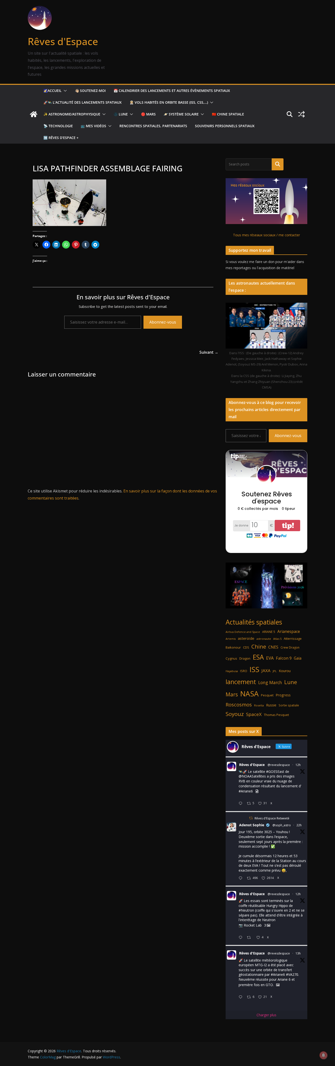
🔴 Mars (148, 114)
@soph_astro (281, 825)
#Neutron (246, 910)
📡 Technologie (58, 126)
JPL (275, 671)
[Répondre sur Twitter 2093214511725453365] (241, 937)
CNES (273, 647)
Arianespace (288, 631)
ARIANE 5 (268, 632)
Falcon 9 (284, 658)
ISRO (243, 671)
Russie (271, 705)
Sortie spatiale (289, 705)
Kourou (285, 670)
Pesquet (267, 695)
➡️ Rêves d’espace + (60, 137)
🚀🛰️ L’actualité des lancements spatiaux (82, 102)
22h (299, 825)
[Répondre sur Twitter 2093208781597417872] (241, 997)
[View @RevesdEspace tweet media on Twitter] (257, 791)
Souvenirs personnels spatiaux (225, 126)
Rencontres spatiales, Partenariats (153, 126)
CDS (246, 647)
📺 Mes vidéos (93, 126)
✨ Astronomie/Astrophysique (71, 114)
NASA (249, 694)
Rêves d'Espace (63, 41)
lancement (241, 681)
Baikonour (233, 647)
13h (298, 953)
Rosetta (259, 705)
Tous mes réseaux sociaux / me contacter (266, 235)
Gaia (297, 658)
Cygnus (231, 658)
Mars (232, 694)
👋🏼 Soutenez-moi (90, 90)
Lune (290, 682)
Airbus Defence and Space (243, 632)
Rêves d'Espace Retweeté (272, 818)
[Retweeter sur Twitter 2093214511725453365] (250, 937)
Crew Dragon (290, 647)
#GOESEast (275, 771)
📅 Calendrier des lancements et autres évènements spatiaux (172, 90)
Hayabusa (232, 671)
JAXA (266, 670)
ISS (254, 669)
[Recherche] (277, 164)
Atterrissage (293, 638)
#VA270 (292, 974)
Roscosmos (239, 704)
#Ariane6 (246, 791)
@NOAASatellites (252, 776)
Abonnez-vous (162, 322)
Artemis (231, 638)
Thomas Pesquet (276, 715)
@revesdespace (279, 765)
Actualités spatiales (254, 622)
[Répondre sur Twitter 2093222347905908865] (241, 803)
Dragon (244, 658)
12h (298, 765)
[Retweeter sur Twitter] (251, 818)
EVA (270, 658)
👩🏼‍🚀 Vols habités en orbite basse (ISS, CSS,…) (168, 102)
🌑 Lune (121, 114)
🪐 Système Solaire (181, 114)
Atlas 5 (277, 638)
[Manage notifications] (323, 1055)
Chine (258, 646)
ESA (258, 657)
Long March (270, 682)
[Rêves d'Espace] (33, 114)
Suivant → (208, 352)
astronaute (264, 638)
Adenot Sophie (251, 825)
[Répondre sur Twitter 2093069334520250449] (241, 878)
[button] (64, 90)
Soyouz (235, 714)
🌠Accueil (52, 90)
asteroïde (246, 638)
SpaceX (254, 714)
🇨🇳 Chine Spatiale (228, 114)
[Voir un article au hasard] (301, 114)
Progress (283, 695)
